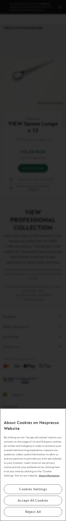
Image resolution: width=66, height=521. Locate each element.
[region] (33, 464)
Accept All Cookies (33, 500)
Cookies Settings (33, 489)
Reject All (33, 512)
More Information (49, 475)
